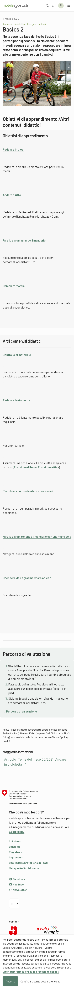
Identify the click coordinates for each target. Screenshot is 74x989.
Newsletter (19, 889)
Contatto (14, 846)
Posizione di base (25, 467)
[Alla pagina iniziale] (15, 6)
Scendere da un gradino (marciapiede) (27, 578)
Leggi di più (16, 831)
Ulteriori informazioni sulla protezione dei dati (31, 971)
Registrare (15, 852)
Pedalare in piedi (13, 149)
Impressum (16, 857)
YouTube (18, 884)
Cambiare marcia (14, 286)
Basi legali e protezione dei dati (28, 862)
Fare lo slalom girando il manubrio (24, 240)
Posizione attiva (48, 467)
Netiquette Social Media (24, 868)
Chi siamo (15, 841)
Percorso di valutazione (21, 711)
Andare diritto (12, 195)
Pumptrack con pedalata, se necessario (28, 491)
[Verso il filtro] (53, 6)
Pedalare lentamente (16, 400)
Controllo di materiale (17, 354)
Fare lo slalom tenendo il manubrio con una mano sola (37, 536)
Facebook (18, 879)
